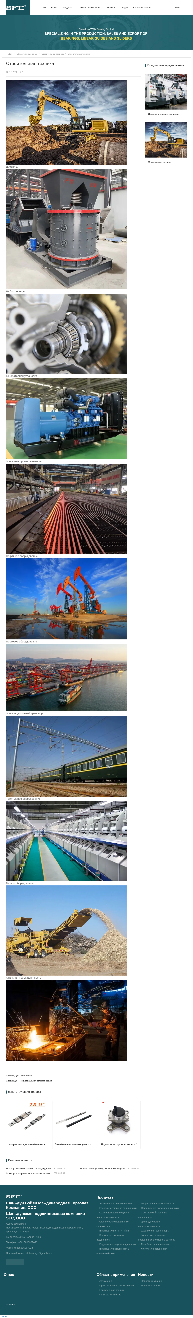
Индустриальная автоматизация (164, 114)
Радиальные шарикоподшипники (117, 1244)
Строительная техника (52, 54)
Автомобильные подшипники (115, 1203)
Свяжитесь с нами (142, 7)
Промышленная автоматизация (117, 1285)
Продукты (105, 1197)
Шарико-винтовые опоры (155, 1230)
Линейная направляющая (155, 1244)
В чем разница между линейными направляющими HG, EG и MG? (104, 1168)
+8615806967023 (27, 1242)
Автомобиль (106, 1281)
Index (4, 1316)
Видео (125, 7)
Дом (44, 7)
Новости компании (151, 1281)
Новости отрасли (150, 1285)
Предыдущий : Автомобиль (19, 1075)
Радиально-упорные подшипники (118, 1208)
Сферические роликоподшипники (160, 1208)
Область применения (27, 54)
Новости (145, 1275)
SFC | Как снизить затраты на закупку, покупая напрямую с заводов (30, 1168)
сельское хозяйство (110, 1294)
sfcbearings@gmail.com (39, 1253)
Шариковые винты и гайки (114, 1230)
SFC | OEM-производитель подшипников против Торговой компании (30, 1173)
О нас (54, 7)
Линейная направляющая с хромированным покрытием (74, 1144)
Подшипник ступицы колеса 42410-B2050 (120, 1144)
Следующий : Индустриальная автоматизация (29, 1081)
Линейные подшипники (154, 1248)
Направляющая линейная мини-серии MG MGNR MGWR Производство (28, 1144)
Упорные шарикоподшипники (157, 1203)
